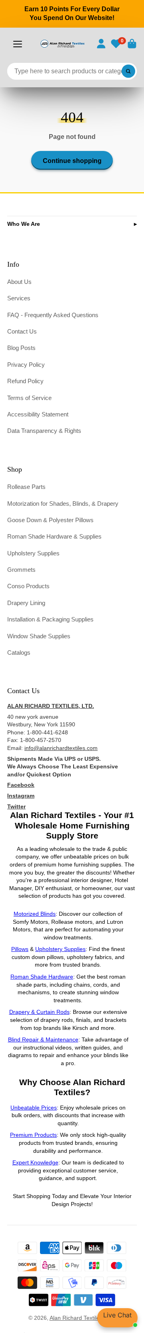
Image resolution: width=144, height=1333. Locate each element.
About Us (19, 281)
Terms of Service (29, 397)
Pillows (19, 949)
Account (101, 43)
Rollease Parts (26, 486)
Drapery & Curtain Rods (39, 1012)
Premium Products (33, 1135)
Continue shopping (72, 160)
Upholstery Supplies (33, 553)
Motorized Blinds (35, 914)
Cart (132, 43)
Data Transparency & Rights (44, 430)
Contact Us (22, 331)
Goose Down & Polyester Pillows (50, 520)
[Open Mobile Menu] (17, 44)
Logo (62, 43)
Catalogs (18, 652)
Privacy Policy (26, 364)
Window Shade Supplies (38, 636)
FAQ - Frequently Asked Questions (52, 315)
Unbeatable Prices (33, 1107)
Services (18, 298)
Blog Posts (21, 347)
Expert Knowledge (35, 1162)
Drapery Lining (26, 602)
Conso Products (28, 586)
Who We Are (23, 224)
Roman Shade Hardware (41, 976)
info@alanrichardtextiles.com (61, 748)
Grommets (21, 569)
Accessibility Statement (37, 414)
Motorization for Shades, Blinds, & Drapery (62, 503)
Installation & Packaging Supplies (50, 619)
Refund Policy (25, 381)
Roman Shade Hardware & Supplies (54, 536)
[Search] (128, 71)
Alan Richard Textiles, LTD (83, 1318)
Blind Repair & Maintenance (43, 1039)
